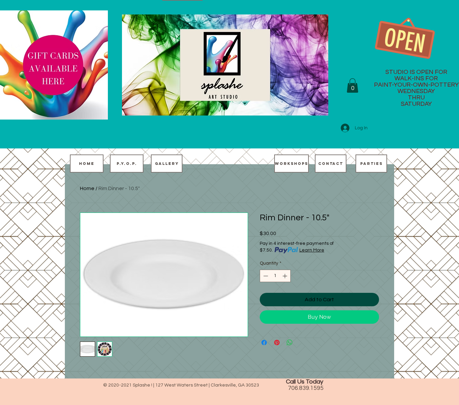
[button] (352, 85)
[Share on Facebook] (264, 343)
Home (87, 188)
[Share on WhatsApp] (290, 343)
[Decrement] (265, 276)
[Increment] (285, 276)
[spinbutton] (275, 276)
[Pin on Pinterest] (277, 343)
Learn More (311, 250)
